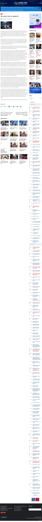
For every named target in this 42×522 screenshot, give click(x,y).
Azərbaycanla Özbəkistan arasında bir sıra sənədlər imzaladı (36, 115)
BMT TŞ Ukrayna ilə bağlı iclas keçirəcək (36, 213)
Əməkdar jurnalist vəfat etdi (36, 235)
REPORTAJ (20, 7)
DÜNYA (18, 7)
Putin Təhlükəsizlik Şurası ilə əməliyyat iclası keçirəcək (36, 379)
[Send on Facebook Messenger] (10, 106)
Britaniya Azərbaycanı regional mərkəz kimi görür (36, 493)
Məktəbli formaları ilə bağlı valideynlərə (36, 339)
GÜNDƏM (5, 7)
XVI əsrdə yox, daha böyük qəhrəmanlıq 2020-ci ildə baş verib (36, 354)
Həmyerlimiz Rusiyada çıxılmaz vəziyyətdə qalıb (36, 150)
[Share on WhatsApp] (2, 106)
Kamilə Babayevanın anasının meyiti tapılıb (38, 66)
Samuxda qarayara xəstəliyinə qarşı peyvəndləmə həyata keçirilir (37, 299)
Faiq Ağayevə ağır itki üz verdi (36, 138)
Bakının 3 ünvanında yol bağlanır (36, 319)
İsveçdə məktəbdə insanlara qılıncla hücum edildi (36, 287)
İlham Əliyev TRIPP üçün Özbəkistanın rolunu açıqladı (36, 397)
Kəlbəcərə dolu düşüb (36, 490)
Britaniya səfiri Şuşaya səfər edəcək (36, 443)
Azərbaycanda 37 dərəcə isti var (37, 203)
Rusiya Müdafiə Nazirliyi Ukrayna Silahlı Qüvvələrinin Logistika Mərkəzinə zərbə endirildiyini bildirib (36, 389)
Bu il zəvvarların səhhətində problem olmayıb (13, 162)
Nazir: (36, 108)
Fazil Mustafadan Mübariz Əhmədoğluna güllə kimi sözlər (4, 128)
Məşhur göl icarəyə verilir (36, 175)
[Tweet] (14, 106)
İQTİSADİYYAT (11, 7)
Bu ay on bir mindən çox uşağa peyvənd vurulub (36, 327)
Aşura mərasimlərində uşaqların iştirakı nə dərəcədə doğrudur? (13, 139)
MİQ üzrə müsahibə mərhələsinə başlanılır (36, 333)
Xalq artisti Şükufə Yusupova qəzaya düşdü (37, 162)
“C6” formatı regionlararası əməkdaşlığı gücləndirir (36, 409)
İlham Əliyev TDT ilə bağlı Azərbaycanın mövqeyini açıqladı (36, 416)
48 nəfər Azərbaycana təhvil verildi (36, 342)
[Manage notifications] (40, 520)
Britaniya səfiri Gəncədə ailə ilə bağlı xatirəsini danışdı (36, 488)
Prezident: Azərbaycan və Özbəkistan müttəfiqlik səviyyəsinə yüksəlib (36, 412)
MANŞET (2, 7)
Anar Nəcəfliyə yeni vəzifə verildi (36, 277)
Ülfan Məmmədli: (37, 267)
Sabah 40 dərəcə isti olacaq (36, 464)
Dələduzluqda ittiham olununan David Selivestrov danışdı (38, 53)
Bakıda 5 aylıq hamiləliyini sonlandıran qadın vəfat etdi (37, 435)
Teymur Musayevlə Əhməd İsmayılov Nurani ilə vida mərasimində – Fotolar (36, 169)
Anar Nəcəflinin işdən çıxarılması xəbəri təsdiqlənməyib (32, 77)
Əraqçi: (36, 274)
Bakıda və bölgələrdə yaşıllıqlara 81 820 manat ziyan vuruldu (36, 296)
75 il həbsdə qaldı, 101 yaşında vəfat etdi (36, 233)
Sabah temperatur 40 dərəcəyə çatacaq (35, 187)
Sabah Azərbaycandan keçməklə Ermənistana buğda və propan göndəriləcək (37, 264)
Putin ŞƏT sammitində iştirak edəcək (37, 316)
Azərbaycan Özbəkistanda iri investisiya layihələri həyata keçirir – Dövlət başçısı (37, 405)
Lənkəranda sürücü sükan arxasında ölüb (36, 431)
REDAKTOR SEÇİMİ (24, 7)
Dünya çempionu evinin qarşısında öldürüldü (36, 155)
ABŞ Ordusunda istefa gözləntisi (36, 219)
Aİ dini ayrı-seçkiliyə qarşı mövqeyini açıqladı (37, 190)
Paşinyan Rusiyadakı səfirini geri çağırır (36, 474)
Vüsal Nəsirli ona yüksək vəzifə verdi (36, 471)
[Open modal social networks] (20, 106)
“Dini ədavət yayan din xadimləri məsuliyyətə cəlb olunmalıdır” (23, 139)
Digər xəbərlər (35, 495)
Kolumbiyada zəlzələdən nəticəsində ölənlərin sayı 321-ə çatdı (36, 260)
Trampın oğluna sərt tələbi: (36, 248)
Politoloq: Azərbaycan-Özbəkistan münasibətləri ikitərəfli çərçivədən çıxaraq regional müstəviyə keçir (36, 345)
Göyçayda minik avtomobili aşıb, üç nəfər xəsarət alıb (36, 270)
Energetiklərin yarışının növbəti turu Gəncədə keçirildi (36, 158)
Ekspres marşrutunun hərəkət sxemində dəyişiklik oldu (36, 181)
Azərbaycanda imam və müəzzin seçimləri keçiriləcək (23, 162)
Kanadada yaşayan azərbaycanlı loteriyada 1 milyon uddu (36, 241)
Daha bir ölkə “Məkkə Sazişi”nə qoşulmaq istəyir (36, 178)
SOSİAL (32, 7)
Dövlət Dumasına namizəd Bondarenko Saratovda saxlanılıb (36, 383)
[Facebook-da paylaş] (5, 106)
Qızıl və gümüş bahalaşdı (36, 226)
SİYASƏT (8, 7)
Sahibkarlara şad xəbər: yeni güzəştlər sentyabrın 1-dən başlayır (36, 194)
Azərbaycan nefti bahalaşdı (36, 144)
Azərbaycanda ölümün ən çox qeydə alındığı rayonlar (37, 238)
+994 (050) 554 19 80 (18, 507)
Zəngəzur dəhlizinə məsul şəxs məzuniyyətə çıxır (36, 197)
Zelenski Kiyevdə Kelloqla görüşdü (36, 118)
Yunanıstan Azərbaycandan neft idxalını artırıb (36, 292)
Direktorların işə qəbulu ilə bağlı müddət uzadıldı (36, 425)
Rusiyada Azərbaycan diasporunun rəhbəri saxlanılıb (36, 283)
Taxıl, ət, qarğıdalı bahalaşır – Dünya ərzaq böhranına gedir (37, 222)
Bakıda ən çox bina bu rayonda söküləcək (31, 66)
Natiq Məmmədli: (36, 141)
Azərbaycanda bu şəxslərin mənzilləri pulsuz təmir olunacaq (36, 230)
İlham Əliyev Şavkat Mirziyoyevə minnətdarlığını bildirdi (36, 362)
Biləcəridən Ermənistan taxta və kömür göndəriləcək (36, 184)
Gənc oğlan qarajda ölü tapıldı (36, 257)
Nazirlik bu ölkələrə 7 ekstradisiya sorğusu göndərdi (35, 306)
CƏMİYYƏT (15, 7)
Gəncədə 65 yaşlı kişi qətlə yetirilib (36, 280)
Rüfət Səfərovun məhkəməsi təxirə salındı (36, 376)
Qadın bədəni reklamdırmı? (36, 402)
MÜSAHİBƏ (29, 7)
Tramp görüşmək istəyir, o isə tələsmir (37, 422)
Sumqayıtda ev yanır (35, 152)
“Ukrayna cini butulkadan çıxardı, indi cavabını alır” (36, 112)
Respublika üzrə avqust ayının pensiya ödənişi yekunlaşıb (36, 458)
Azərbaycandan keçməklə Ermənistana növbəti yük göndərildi (36, 468)
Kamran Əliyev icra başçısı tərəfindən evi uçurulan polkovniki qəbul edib (32, 54)
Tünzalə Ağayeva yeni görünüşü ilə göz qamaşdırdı (36, 451)
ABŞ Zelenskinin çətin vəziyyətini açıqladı (35, 386)
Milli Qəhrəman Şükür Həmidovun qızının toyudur (38, 77)
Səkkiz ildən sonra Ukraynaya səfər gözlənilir (36, 309)
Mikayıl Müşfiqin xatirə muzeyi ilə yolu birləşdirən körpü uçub (32, 40)
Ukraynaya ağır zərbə (36, 207)
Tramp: (36, 441)
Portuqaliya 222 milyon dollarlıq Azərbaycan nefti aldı (36, 373)
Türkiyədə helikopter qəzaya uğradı (36, 147)
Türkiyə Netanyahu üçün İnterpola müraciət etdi (36, 324)
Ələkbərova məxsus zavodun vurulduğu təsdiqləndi (37, 419)
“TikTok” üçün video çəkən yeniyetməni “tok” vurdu (36, 128)
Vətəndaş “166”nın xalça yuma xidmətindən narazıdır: (36, 350)
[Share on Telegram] (17, 106)
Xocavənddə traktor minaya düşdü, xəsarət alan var (36, 336)
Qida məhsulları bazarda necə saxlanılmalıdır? (37, 254)
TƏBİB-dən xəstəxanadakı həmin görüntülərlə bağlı (36, 454)
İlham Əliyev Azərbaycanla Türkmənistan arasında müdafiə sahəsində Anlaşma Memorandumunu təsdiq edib (37, 358)
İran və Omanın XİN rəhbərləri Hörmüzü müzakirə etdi (37, 251)
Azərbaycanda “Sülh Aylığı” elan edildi (36, 400)
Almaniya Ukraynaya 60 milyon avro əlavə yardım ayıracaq (36, 125)
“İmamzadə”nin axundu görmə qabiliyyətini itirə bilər (4, 162)
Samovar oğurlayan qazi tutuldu (36, 477)
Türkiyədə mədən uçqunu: (36, 303)
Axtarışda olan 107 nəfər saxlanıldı (36, 121)
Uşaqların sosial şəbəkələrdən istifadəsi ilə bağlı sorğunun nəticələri (36, 394)
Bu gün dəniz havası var (36, 216)
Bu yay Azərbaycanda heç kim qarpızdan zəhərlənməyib (36, 200)
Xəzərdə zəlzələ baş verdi (36, 224)
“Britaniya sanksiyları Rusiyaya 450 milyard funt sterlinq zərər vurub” (36, 484)
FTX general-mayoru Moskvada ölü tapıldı (35, 438)
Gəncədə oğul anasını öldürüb (35, 330)
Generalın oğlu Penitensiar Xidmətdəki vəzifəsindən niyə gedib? (38, 40)
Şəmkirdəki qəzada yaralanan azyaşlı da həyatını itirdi (37, 428)
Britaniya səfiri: (36, 462)
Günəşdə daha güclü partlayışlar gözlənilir (36, 321)
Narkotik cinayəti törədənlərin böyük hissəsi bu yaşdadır (36, 210)
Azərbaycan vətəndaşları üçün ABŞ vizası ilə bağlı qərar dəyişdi (36, 132)
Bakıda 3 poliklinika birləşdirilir (35, 289)
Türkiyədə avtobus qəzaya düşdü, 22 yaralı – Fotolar (36, 173)
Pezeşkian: (37, 313)
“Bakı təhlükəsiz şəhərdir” (36, 135)
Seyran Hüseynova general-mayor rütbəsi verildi (36, 365)
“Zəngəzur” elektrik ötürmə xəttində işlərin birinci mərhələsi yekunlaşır (36, 447)
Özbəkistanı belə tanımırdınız (37, 166)
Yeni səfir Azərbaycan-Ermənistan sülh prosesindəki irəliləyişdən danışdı (36, 480)
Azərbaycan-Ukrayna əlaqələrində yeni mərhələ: (36, 369)
